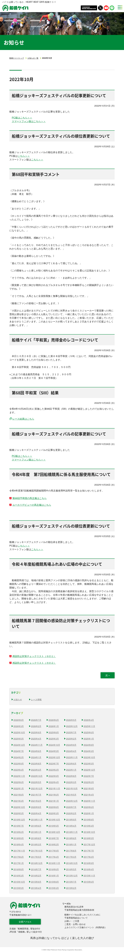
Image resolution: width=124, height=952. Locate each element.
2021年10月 (72, 788)
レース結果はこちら (23, 418)
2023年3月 (36, 769)
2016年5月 (71, 869)
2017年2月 (89, 856)
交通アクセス (25, 921)
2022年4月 (54, 782)
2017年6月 (18, 856)
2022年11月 (19, 775)
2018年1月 (71, 844)
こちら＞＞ (24, 156)
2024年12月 (19, 744)
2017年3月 (71, 856)
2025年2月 (71, 738)
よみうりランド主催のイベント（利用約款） (85, 927)
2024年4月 (71, 751)
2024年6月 (36, 751)
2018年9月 (18, 838)
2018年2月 (54, 844)
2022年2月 (89, 782)
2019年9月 (71, 819)
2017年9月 (54, 850)
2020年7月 (71, 807)
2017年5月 (36, 856)
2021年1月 (54, 800)
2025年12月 (72, 726)
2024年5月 (54, 751)
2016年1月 (54, 875)
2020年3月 (54, 813)
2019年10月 (54, 819)
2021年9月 (89, 788)
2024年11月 (36, 744)
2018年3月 (36, 844)
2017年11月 (19, 850)
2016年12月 (36, 863)
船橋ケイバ (15, 8)
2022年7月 (89, 775)
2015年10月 (19, 881)
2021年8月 (18, 794)
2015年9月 (36, 881)
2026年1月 (54, 726)
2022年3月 (71, 782)
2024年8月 (89, 744)
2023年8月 (36, 763)
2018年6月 (71, 838)
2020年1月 (89, 813)
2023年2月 (54, 769)
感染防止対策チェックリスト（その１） (34, 656)
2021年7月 (36, 794)
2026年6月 (54, 719)
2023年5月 (89, 763)
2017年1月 (18, 863)
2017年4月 (54, 856)
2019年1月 (36, 831)
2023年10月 (89, 757)
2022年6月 (18, 782)
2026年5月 (71, 719)
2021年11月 (54, 788)
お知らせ (17, 699)
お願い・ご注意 (71, 920)
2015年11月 (89, 875)
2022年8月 (71, 775)
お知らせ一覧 (33, 58)
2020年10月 (19, 807)
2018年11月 (72, 831)
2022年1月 (18, 788)
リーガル (66, 903)
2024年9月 (71, 744)
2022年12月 (89, 769)
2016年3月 (18, 875)
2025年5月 (18, 738)
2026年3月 (18, 726)
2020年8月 (54, 807)
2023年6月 (71, 763)
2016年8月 (18, 869)
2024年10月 (54, 744)
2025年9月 (36, 732)
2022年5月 (36, 782)
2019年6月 (36, 825)
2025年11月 (89, 726)
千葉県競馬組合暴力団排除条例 (79, 909)
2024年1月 (36, 757)
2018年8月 (36, 838)
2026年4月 (89, 719)
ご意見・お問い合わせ (75, 924)
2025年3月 (54, 738)
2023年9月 (18, 763)
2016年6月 (54, 869)
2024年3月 (89, 751)
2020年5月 (18, 813)
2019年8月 (89, 819)
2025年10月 (19, 732)
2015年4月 (36, 887)
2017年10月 (36, 850)
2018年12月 (54, 831)
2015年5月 (18, 887)
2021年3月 (18, 800)
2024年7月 (18, 751)
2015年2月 (71, 887)
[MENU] (119, 7)
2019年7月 (18, 825)
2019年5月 (54, 825)
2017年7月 (89, 850)
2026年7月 (36, 719)
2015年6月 (89, 881)
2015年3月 (54, 887)
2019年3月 (89, 825)
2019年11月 (36, 819)
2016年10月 (72, 863)
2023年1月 (71, 769)
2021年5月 (71, 794)
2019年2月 (18, 831)
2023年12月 (54, 757)
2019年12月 (19, 819)
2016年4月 (89, 869)
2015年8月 (54, 881)
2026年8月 (18, 719)
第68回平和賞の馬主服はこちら (29, 498)
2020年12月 (72, 800)
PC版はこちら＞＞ (22, 117)
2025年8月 (54, 732)
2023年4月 (18, 769)
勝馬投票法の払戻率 (73, 906)
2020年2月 (71, 813)
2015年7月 (71, 881)
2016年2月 (36, 875)
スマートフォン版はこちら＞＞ (29, 121)
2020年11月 (89, 800)
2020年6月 (89, 807)
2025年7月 (71, 732)
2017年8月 (71, 850)
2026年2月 (36, 726)
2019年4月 (71, 825)
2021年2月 (36, 800)
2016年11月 (54, 863)
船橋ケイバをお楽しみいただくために (82, 914)
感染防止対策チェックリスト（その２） (34, 663)
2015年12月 (72, 875)
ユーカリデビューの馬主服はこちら (31, 505)
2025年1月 (89, 738)
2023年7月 (54, 763)
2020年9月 (36, 807)
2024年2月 (18, 757)
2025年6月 (89, 732)
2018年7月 (54, 838)
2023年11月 (72, 757)
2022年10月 (36, 775)
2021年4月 (89, 794)
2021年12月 (36, 788)
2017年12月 (89, 844)
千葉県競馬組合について (76, 917)
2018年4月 (18, 844)
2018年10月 (89, 831)
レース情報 (36, 699)
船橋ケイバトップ (16, 58)
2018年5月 (89, 838)
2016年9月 (89, 863)
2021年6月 (54, 794)
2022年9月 (54, 775)
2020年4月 (36, 813)
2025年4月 (36, 738)
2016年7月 (36, 869)
